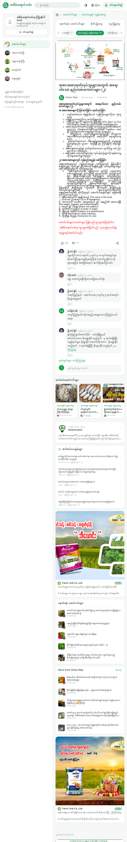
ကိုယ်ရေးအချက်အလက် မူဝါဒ (17, 97)
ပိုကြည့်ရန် (71, 350)
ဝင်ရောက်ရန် (28, 32)
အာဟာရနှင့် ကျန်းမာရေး (94, 14)
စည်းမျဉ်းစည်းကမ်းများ (14, 102)
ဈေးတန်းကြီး (18, 61)
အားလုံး (118, 670)
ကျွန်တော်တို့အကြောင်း (14, 92)
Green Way (71, 97)
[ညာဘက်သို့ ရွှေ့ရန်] (119, 33)
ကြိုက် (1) (71, 268)
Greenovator (87, 97)
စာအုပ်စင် (16, 70)
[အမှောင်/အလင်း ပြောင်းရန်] (85, 5)
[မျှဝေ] (117, 243)
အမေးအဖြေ (18, 52)
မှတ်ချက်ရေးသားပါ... (78, 368)
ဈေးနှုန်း (16, 78)
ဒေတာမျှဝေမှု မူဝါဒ (34, 102)
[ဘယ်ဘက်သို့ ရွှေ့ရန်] (60, 33)
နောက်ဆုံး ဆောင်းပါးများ (72, 24)
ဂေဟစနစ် (66, 33)
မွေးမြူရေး (114, 24)
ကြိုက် (69, 284)
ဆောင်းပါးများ (19, 44)
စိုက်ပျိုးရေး (97, 24)
